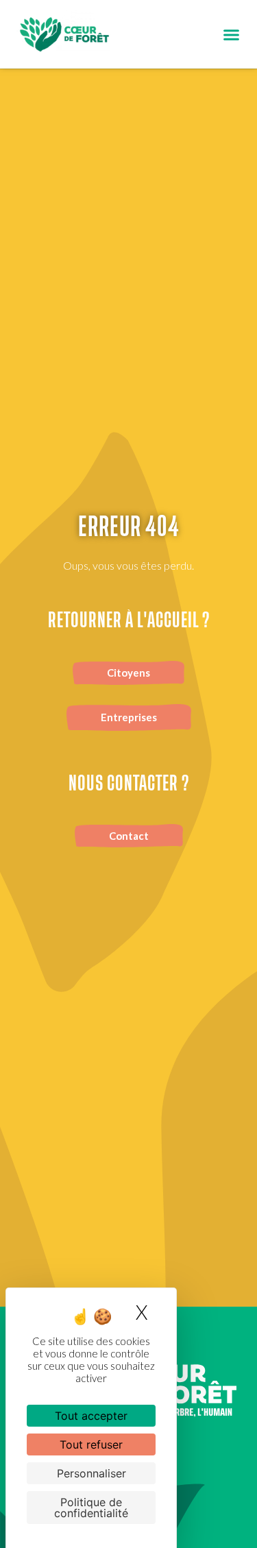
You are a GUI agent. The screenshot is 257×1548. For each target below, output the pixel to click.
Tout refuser (91, 1444)
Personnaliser (91, 1473)
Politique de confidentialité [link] (91, 1507)
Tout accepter (91, 1416)
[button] (232, 34)
